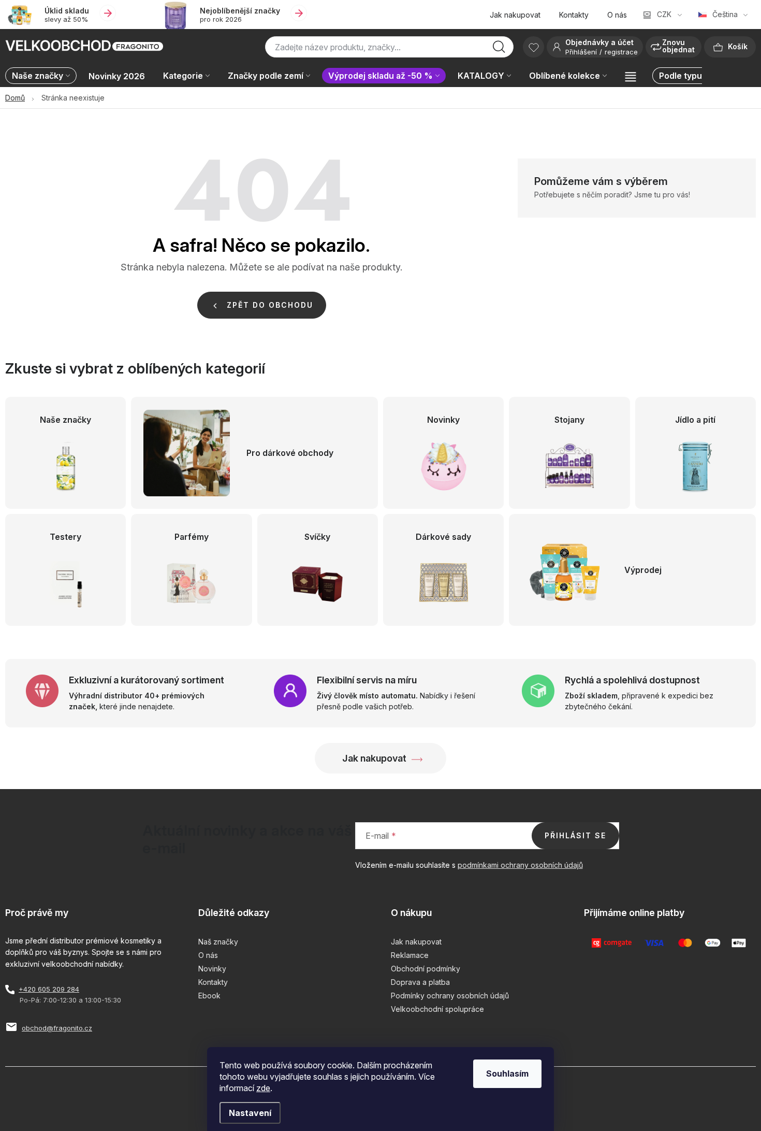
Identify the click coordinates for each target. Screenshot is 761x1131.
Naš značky (218, 941)
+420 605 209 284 (49, 989)
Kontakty (574, 14)
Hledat (499, 49)
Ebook (209, 995)
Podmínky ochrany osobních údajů (450, 995)
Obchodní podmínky (425, 968)
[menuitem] (43, 76)
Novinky (212, 968)
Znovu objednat (678, 46)
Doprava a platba (420, 982)
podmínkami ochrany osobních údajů (520, 865)
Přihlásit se (575, 835)
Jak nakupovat (515, 14)
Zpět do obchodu (270, 304)
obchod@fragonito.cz (57, 1028)
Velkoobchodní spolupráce (437, 1009)
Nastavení (250, 1113)
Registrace (621, 52)
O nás (617, 14)
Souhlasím (507, 1073)
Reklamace (410, 955)
